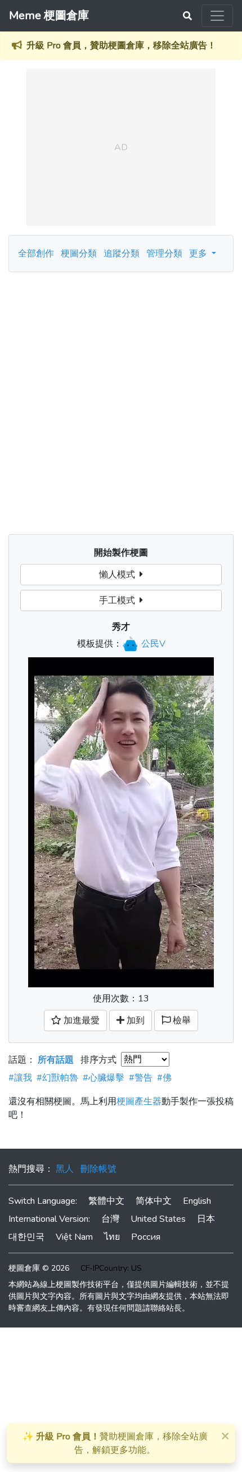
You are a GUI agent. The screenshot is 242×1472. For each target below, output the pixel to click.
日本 (206, 1219)
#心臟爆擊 (103, 1078)
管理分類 (164, 253)
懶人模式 (119, 574)
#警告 (141, 1078)
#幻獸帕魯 (57, 1078)
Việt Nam (74, 1237)
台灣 (110, 1219)
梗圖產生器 (139, 1101)
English (197, 1201)
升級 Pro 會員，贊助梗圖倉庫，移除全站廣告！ (121, 45)
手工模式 (119, 600)
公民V (153, 644)
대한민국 (26, 1237)
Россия (145, 1237)
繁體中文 (106, 1201)
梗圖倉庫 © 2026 (38, 1268)
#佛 (164, 1078)
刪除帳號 (98, 1169)
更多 (199, 253)
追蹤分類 (122, 253)
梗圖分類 (79, 253)
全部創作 (36, 253)
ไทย (112, 1237)
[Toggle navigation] (217, 15)
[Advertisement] (121, 399)
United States (158, 1219)
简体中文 (154, 1201)
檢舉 (181, 1020)
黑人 (65, 1169)
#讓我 (20, 1078)
